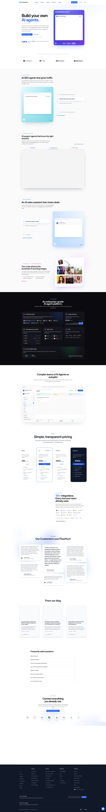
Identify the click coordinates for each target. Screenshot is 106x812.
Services (47, 2)
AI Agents (21, 776)
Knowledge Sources (35, 780)
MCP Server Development (50, 771)
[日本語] (64, 803)
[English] (54, 803)
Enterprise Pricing (78, 464)
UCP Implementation (49, 787)
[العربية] (46, 803)
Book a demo (36, 34)
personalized (51, 205)
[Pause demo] (56, 43)
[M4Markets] (60, 61)
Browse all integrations (60, 521)
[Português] (74, 803)
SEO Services (48, 782)
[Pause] (24, 120)
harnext (20, 785)
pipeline (40, 206)
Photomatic (21, 783)
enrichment (34, 230)
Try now (27, 464)
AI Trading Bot (22, 781)
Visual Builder (33, 782)
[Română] (76, 803)
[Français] (60, 803)
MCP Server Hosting (49, 773)
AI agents (33, 27)
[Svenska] (80, 803)
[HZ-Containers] (78, 61)
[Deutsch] (52, 803)
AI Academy (62, 780)
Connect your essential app (52, 710)
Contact (75, 773)
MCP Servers (33, 771)
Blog (60, 773)
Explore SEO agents (61, 115)
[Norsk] (70, 803)
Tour (20, 772)
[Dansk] (50, 803)
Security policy (76, 780)
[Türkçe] (82, 803)
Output (73, 43)
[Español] (56, 803)
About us (75, 771)
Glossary (61, 775)
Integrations (33, 773)
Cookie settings (77, 787)
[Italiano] (62, 803)
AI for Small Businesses (50, 780)
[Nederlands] (68, 803)
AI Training (47, 778)
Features (42, 2)
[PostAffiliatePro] (27, 61)
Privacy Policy (76, 778)
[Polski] (72, 803)
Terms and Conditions (78, 775)
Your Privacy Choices (80, 789)
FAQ (60, 778)
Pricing (59, 2)
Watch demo (24, 281)
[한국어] (66, 803)
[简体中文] (86, 803)
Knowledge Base (63, 771)
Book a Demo (74, 2)
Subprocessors (77, 782)
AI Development (48, 775)
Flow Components (34, 775)
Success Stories (63, 782)
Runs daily (69, 43)
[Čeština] (48, 803)
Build (64, 43)
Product (36, 2)
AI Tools (20, 774)
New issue (80, 390)
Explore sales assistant (27, 237)
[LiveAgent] (42, 61)
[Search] (69, 2)
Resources (54, 2)
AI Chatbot (21, 778)
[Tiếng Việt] (84, 803)
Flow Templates (34, 778)
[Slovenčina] (78, 803)
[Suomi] (58, 803)
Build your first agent (26, 34)
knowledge (33, 142)
